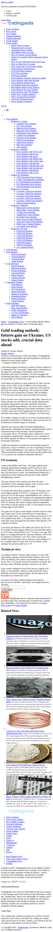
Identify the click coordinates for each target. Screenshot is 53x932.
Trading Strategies (13, 36)
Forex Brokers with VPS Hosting (24, 92)
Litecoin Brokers (18, 273)
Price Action (11, 31)
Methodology (11, 843)
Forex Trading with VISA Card (29, 152)
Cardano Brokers (18, 278)
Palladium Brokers (18, 296)
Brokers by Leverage (19, 189)
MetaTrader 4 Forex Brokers (28, 208)
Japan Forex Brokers (24, 142)
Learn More (6, 20)
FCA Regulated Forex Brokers (28, 182)
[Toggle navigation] (2, 115)
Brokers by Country (19, 121)
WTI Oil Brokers (18, 289)
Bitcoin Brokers (17, 266)
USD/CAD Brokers (24, 240)
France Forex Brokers (25, 140)
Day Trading (11, 34)
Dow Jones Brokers (19, 308)
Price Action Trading (14, 819)
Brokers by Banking (19, 149)
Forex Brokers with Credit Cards (29, 161)
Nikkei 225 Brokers (19, 315)
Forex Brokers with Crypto (27, 173)
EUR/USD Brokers (24, 231)
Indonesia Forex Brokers (26, 131)
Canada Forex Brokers (25, 135)
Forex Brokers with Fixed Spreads (25, 80)
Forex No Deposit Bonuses (22, 99)
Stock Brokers (12, 252)
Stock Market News (14, 856)
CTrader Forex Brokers (25, 212)
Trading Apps (11, 833)
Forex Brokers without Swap (23, 83)
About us (10, 840)
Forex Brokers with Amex (27, 156)
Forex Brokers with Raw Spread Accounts (28, 78)
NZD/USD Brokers (24, 245)
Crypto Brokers (12, 264)
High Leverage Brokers (26, 203)
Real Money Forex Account (22, 52)
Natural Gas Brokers (19, 294)
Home (3, 322)
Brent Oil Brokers (18, 292)
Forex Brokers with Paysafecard (29, 168)
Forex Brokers (12, 119)
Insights (9, 863)
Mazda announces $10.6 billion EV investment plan (27, 668)
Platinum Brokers (18, 299)
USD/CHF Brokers (24, 238)
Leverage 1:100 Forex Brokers (28, 191)
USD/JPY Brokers (24, 243)
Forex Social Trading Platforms (29, 219)
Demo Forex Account (20, 45)
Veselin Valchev (7, 353)
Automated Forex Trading (21, 50)
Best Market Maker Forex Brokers (25, 87)
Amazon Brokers (18, 257)
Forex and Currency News (17, 859)
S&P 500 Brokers (18, 306)
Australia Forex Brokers (26, 124)
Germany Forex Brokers (26, 138)
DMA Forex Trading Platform (23, 94)
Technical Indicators (14, 824)
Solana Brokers (17, 280)
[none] (29, 110)
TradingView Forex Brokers (27, 215)
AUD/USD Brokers (24, 236)
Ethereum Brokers (18, 268)
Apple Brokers (17, 261)
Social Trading (12, 41)
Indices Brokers (12, 303)
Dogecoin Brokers (18, 271)
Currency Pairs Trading (15, 829)
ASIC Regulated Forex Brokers (29, 177)
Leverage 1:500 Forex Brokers (28, 198)
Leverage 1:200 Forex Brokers (28, 194)
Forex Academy (12, 29)
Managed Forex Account (21, 48)
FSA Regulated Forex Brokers (28, 184)
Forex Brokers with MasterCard (29, 159)
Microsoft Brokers (18, 254)
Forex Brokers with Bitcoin (27, 170)
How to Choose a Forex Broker (24, 55)
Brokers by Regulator (20, 175)
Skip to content (7, 2)
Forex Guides (11, 43)
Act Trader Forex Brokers (26, 226)
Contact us (10, 845)
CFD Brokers (11, 250)
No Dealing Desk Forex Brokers (24, 85)
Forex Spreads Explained (21, 101)
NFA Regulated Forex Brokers (28, 187)
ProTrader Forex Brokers (26, 217)
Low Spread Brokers (24, 247)
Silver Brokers (17, 287)
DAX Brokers (17, 317)
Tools (8, 838)
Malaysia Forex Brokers (26, 128)
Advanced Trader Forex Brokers (29, 222)
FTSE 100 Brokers (19, 310)
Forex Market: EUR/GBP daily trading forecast (25, 765)
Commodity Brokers (14, 282)
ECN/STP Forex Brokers (21, 71)
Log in (3, 106)
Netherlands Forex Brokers (27, 133)
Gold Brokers (16, 285)
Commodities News (16, 322)
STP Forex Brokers (19, 76)
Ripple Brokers (17, 275)
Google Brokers (17, 259)
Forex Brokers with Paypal (27, 154)
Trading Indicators (13, 38)
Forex (44, 603)
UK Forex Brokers (24, 126)
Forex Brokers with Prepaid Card (29, 166)
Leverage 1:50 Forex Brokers (28, 196)
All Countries (21, 147)
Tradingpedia (23, 927)
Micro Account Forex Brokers (23, 97)
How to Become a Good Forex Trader (26, 66)
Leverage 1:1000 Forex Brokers (29, 201)
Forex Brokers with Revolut (27, 163)
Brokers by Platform (19, 205)
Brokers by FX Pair (19, 229)
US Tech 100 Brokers (20, 313)
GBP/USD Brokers (24, 233)
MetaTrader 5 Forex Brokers (28, 210)
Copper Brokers (17, 301)
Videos (9, 836)
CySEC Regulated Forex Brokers (30, 180)
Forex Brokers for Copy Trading (24, 90)
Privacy (9, 852)
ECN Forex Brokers (19, 73)
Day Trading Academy (15, 822)
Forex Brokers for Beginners (23, 69)
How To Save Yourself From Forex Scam (28, 62)
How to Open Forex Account (23, 64)
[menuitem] (7, 110)
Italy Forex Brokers (24, 145)
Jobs (8, 850)
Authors (9, 847)
